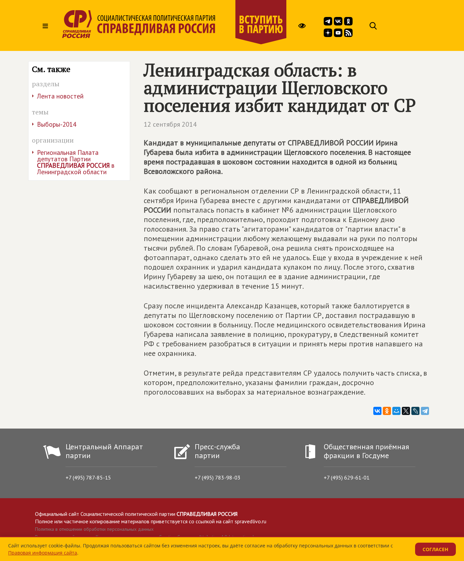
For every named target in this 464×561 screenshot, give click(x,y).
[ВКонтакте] (377, 411)
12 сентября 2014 (170, 124)
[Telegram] (425, 411)
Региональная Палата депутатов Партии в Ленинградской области (75, 162)
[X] (406, 411)
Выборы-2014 (56, 124)
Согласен (435, 549)
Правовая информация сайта (42, 552)
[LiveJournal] (415, 411)
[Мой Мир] (396, 411)
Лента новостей (60, 96)
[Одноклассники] (387, 411)
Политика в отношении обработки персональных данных (94, 529)
